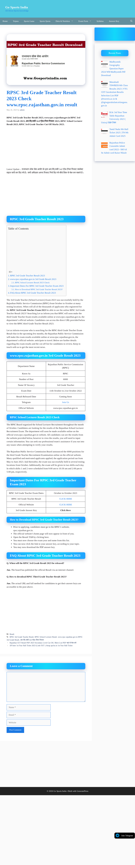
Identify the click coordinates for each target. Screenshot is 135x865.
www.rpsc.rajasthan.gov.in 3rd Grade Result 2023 (33, 279)
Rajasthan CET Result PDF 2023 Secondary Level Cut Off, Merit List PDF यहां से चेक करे (43, 643)
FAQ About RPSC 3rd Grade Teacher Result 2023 (33, 293)
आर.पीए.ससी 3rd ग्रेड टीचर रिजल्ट (32, 640)
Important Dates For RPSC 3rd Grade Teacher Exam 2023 (37, 286)
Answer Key (114, 21)
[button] (131, 21)
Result (12, 634)
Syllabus (100, 21)
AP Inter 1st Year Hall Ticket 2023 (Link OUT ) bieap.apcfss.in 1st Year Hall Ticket (41, 645)
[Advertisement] (46, 147)
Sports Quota (45, 21)
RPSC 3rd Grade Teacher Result (22, 637)
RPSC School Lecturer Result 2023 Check (32, 282)
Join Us (65, 402)
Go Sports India (16, 7)
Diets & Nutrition (63, 21)
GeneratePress (82, 791)
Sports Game (29, 21)
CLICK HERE (65, 499)
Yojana (16, 21)
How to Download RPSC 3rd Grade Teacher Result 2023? (39, 289)
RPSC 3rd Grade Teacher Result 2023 (27, 275)
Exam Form (83, 21)
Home (5, 21)
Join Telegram (127, 835)
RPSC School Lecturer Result (46, 637)
